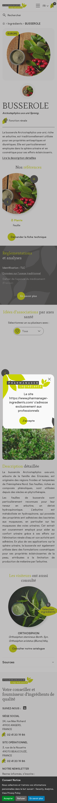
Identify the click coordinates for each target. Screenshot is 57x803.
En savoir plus (36, 798)
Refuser (21, 798)
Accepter (8, 798)
